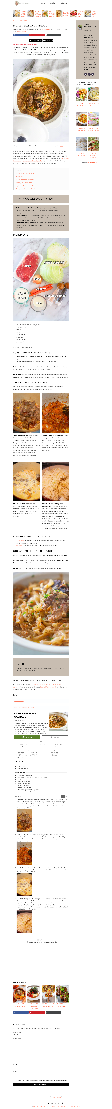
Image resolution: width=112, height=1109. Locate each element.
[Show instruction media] (63, 796)
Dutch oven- (20, 540)
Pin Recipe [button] (55, 737)
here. (61, 146)
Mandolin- (19, 545)
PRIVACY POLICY (39, 1106)
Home (14, 20)
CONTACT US (74, 1106)
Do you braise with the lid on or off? (24, 707)
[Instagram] (89, 74)
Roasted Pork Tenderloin (48, 687)
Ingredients (19, 176)
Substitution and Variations (25, 180)
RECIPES (20, 20)
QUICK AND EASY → (93, 162)
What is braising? (19, 701)
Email (15, 1071)
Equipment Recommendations (26, 186)
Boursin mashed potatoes (41, 684)
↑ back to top (56, 1097)
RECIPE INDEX (52, 3)
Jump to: (20, 170)
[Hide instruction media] (66, 796)
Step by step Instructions (24, 183)
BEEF (25, 20)
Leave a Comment (21, 31)
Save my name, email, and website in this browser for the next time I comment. (42, 1080)
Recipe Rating (17, 1032)
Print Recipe (49, 40)
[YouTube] (92, 74)
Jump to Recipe (36, 40)
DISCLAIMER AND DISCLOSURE (57, 1106)
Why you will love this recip (25, 173)
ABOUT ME (64, 3)
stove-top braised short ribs (32, 161)
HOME (43, 3)
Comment (17, 1039)
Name (15, 1064)
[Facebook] (85, 74)
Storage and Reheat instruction (26, 189)
